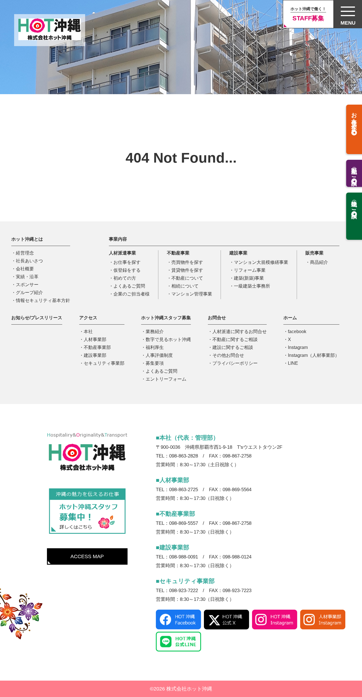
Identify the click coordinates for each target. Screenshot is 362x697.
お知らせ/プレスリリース (36, 317)
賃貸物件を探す (187, 270)
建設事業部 (95, 355)
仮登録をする (127, 270)
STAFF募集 (308, 14)
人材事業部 (95, 339)
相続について (185, 286)
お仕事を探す (127, 262)
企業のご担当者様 (131, 294)
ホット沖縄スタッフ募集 (166, 317)
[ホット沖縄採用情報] (87, 511)
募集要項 (155, 363)
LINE (293, 363)
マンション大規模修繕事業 (261, 262)
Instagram (298, 347)
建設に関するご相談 (232, 347)
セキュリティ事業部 (104, 363)
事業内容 (118, 239)
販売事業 (314, 253)
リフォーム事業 (250, 270)
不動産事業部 (97, 347)
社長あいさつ (29, 260)
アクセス (88, 317)
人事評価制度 (159, 355)
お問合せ (217, 317)
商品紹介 (319, 262)
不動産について (187, 278)
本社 (88, 331)
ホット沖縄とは (27, 239)
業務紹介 (155, 331)
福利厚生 (155, 347)
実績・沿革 (27, 276)
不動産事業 (178, 253)
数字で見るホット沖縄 (168, 339)
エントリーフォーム (166, 379)
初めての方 (124, 278)
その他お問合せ (228, 355)
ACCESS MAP (87, 556)
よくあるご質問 (129, 286)
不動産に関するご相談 (235, 339)
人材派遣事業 (122, 253)
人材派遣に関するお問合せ (239, 331)
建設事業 (238, 253)
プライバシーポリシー (235, 363)
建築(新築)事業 (249, 278)
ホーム (290, 317)
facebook (297, 331)
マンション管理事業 (191, 294)
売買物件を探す (187, 262)
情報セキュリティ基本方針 (43, 300)
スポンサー (27, 284)
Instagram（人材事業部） (313, 355)
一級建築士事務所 (252, 286)
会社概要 (25, 268)
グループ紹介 (29, 292)
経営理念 (25, 253)
